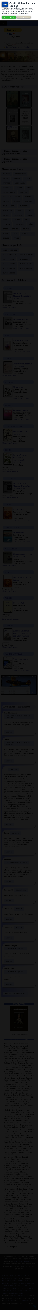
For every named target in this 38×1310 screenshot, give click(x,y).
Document (7, 197)
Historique (18, 215)
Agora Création (25, 1301)
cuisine (8, 449)
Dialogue (23, 192)
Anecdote (16, 178)
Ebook (5, 1286)
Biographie (7, 188)
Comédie (19, 188)
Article (27, 178)
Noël (26, 220)
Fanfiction (24, 206)
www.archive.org (19, 1296)
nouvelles (10, 314)
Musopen (32, 1288)
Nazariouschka (21, 890)
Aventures (7, 183)
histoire (9, 625)
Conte (29, 188)
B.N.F (9, 1283)
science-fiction (12, 527)
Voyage (16, 238)
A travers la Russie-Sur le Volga (16, 862)
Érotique (17, 201)
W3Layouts (8, 1301)
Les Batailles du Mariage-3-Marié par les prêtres (18, 716)
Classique (6, 174)
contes (8, 504)
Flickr (10, 1286)
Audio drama (20, 183)
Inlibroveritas (26, 1286)
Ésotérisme (29, 201)
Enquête (6, 201)
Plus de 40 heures (9, 273)
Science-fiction (27, 233)
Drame (17, 197)
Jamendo (6, 1288)
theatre (8, 597)
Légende (17, 220)
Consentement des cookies (12, 1276)
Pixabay (5, 1293)
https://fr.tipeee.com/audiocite (17, 47)
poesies (8, 335)
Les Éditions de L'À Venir (19, 1288)
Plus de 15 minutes (9, 255)
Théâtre (6, 238)
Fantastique (7, 211)
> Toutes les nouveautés (19, 1035)
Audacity (20, 1281)
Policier (15, 229)
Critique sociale (9, 192)
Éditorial (28, 197)
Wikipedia (18, 1291)
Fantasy (19, 211)
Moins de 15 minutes (10, 250)
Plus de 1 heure (8, 259)
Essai (5, 206)
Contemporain (20, 174)
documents (10, 572)
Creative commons (19, 1283)
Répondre (9, 732)
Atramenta (11, 1281)
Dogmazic (30, 1283)
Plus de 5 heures (9, 264)
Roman (5, 233)
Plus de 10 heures (25, 264)
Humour (30, 215)
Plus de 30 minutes (26, 255)
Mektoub (19, 928)
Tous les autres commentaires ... (15, 993)
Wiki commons (8, 1291)
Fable (13, 206)
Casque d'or (13, 769)
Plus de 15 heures (9, 268)
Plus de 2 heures (24, 259)
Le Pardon (19, 909)
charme (8, 358)
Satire (15, 233)
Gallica (17, 1286)
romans (8, 288)
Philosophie (19, 224)
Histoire (6, 215)
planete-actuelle (13, 653)
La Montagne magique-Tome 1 (15, 948)
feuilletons (10, 478)
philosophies (11, 548)
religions (9, 382)
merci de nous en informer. (24, 1261)
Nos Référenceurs (16, 1293)
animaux (9, 405)
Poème (30, 224)
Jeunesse (6, 220)
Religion (26, 229)
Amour (5, 178)
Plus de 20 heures (26, 268)
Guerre (29, 211)
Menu (3, 23)
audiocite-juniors (13, 426)
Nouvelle (6, 224)
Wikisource (27, 1291)
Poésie (5, 229)
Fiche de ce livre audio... (11, 308)
